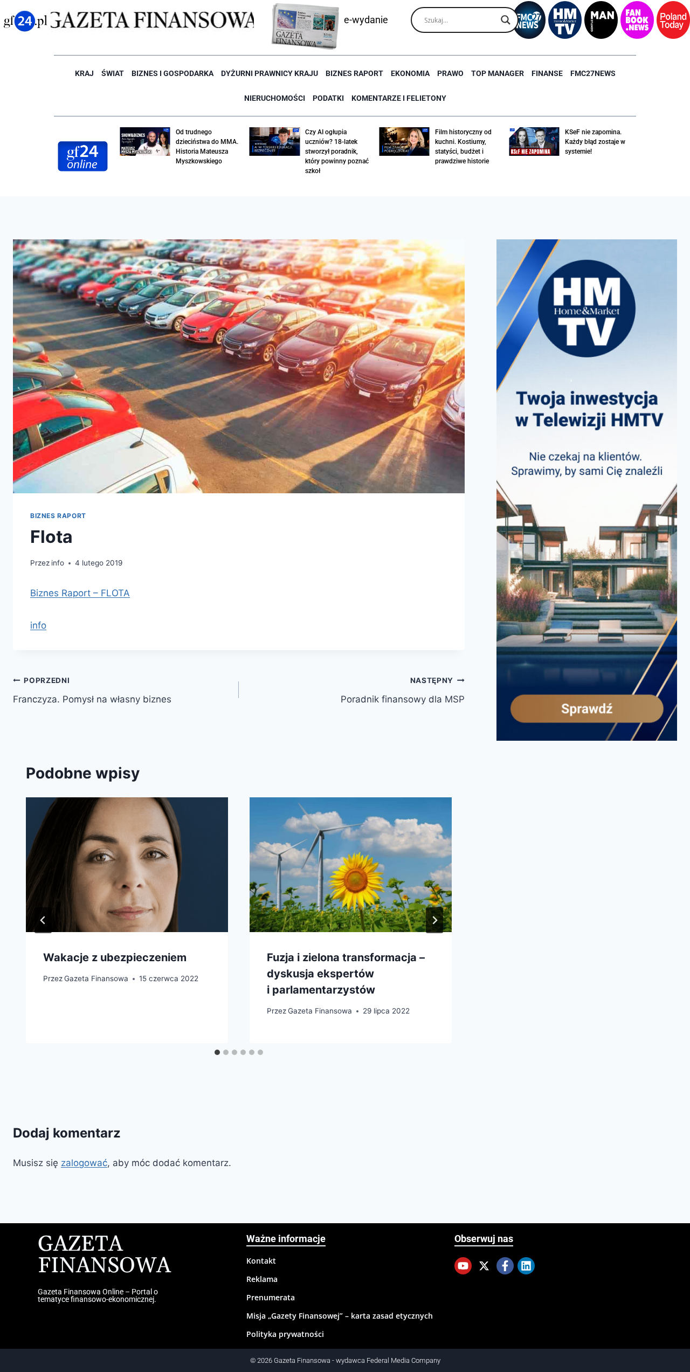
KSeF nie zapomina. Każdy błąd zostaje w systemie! (595, 141)
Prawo (450, 73)
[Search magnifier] (505, 19)
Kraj (84, 73)
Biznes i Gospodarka (172, 73)
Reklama (262, 1279)
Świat (112, 73)
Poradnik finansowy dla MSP (403, 690)
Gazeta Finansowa (96, 978)
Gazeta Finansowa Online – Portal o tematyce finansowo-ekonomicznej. (98, 1295)
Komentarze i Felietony (398, 98)
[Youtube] (463, 1265)
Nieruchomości (274, 98)
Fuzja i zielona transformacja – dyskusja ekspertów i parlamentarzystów (346, 973)
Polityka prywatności (285, 1334)
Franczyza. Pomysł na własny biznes (92, 690)
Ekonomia (410, 73)
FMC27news (593, 73)
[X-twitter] (484, 1265)
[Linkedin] (526, 1265)
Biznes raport (354, 73)
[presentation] (127, 864)
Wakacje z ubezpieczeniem (115, 957)
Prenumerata (270, 1297)
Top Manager (497, 73)
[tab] (217, 1052)
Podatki (328, 98)
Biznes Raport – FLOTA (80, 593)
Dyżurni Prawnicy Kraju (269, 73)
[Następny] (434, 920)
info (57, 563)
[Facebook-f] (505, 1265)
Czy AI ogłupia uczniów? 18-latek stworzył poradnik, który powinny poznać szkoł (337, 151)
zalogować (84, 1162)
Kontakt (261, 1261)
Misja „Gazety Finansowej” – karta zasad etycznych (339, 1316)
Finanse (547, 73)
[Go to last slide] (43, 920)
